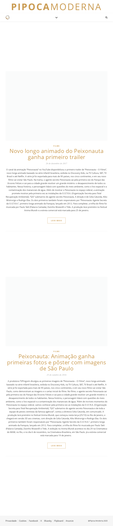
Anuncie (69, 520)
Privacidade (11, 520)
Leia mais (56, 220)
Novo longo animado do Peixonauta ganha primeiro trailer (56, 154)
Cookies (22, 520)
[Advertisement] (56, 46)
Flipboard (58, 520)
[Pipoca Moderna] (8, 17)
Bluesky (48, 520)
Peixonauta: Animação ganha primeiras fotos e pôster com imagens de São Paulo (56, 362)
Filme (56, 146)
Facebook (33, 520)
